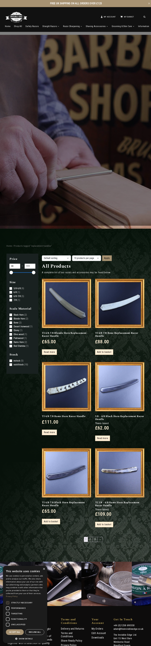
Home (7, 26)
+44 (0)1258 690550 (124, 625)
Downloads (98, 637)
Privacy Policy (12, 596)
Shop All (18, 26)
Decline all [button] (35, 632)
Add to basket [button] (104, 352)
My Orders (97, 628)
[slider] (11, 272)
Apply (107, 258)
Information (143, 26)
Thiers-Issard (102, 423)
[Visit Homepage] (16, 21)
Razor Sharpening (71, 26)
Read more (49, 352)
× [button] (44, 569)
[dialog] (25, 604)
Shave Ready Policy (71, 640)
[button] (25, 638)
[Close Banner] (149, 3)
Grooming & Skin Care (122, 26)
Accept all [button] (14, 632)
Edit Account (99, 633)
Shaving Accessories (96, 26)
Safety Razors (32, 26)
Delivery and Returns (72, 628)
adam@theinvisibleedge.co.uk (128, 629)
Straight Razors (49, 26)
